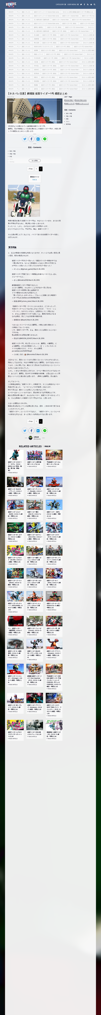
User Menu (71, 4)
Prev (31, 169)
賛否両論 (12, 162)
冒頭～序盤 (12, 151)
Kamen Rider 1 (70, 100)
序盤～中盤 (12, 154)
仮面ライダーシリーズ (83, 103)
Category (60, 4)
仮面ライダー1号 (70, 103)
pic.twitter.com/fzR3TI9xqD (22, 351)
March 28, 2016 (38, 269)
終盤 (11, 156)
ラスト (11, 159)
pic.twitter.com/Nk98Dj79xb (29, 298)
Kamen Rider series (81, 100)
